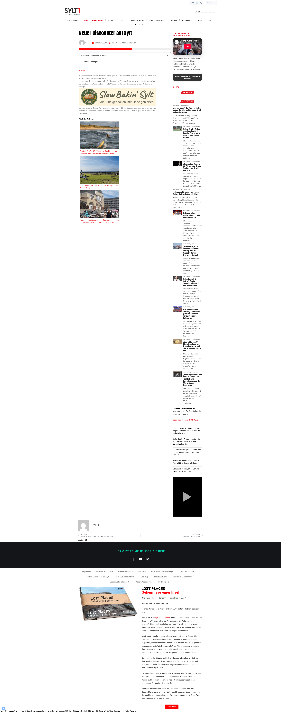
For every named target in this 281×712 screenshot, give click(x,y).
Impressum (86, 572)
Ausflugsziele (163, 582)
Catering (144, 577)
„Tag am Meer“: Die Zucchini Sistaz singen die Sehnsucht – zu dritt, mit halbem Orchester (186, 430)
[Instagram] (147, 559)
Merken (82, 71)
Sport (122, 20)
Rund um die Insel (156, 20)
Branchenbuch (140, 25)
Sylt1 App (173, 20)
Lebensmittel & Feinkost (119, 582)
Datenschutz (100, 572)
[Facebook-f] (133, 559)
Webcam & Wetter (137, 20)
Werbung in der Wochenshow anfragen (187, 77)
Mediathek (186, 20)
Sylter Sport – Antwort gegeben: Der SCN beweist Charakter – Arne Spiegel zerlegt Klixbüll (187, 441)
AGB (111, 572)
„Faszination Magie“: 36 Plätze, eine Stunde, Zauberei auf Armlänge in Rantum (187, 452)
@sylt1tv (176, 87)
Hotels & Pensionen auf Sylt (98, 577)
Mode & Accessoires (143, 582)
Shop (209, 20)
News (110, 20)
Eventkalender (72, 20)
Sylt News (142, 572)
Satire (200, 20)
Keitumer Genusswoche (93, 20)
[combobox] (205, 11)
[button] (167, 55)
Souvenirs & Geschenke (182, 577)
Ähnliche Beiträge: (91, 62)
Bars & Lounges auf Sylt (124, 577)
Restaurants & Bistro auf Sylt (162, 572)
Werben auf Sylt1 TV (126, 572)
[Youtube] (140, 559)
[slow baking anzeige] (117, 105)
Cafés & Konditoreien (188, 572)
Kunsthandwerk (160, 577)
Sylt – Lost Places (162, 618)
